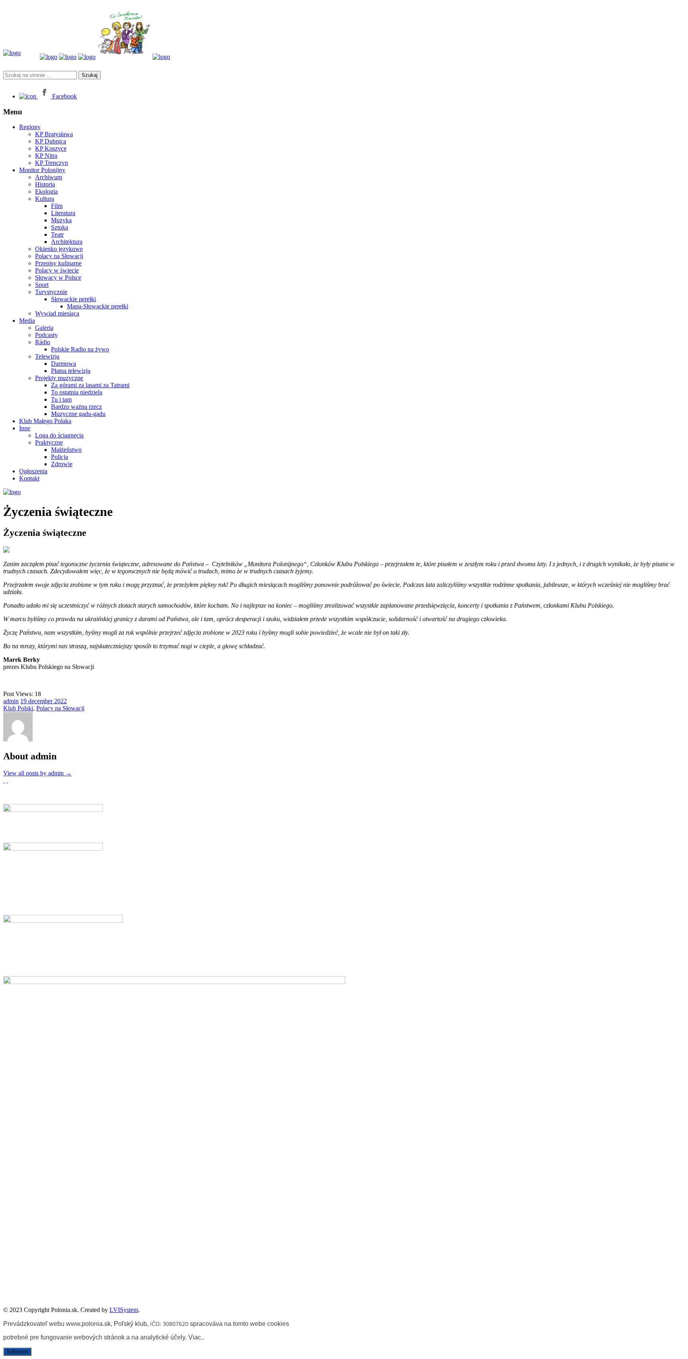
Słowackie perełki (73, 299)
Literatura (63, 213)
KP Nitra (46, 155)
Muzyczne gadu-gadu (78, 413)
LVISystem (123, 1309)
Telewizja (47, 356)
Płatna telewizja (70, 370)
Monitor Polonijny (42, 170)
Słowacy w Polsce (58, 277)
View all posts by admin (37, 773)
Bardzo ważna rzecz (76, 406)
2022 (60, 701)
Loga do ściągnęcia (59, 435)
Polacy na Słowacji (59, 256)
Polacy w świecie (57, 270)
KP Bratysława (54, 134)
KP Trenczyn (51, 162)
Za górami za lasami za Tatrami (90, 385)
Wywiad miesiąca (57, 313)
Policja (59, 456)
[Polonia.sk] (12, 52)
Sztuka (59, 227)
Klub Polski (18, 708)
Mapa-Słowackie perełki (97, 306)
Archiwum (48, 177)
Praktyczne (49, 442)
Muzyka (61, 220)
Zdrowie (61, 464)
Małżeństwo (66, 449)
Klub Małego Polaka (45, 421)
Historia (45, 184)
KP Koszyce (50, 148)
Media (27, 320)
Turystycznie (51, 291)
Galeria (44, 327)
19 (24, 701)
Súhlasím (17, 1352)
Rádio (42, 342)
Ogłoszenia (33, 471)
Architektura (66, 241)
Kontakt (29, 478)
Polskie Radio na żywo (80, 349)
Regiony (30, 127)
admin (11, 701)
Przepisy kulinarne (58, 263)
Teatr (57, 234)
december (41, 701)
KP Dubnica (50, 141)
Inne (24, 428)
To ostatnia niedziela (76, 392)
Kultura (44, 198)
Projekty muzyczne (59, 378)
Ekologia (46, 191)
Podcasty (46, 334)
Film (57, 205)
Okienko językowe (59, 248)
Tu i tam (61, 399)
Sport (42, 284)
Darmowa (63, 363)
